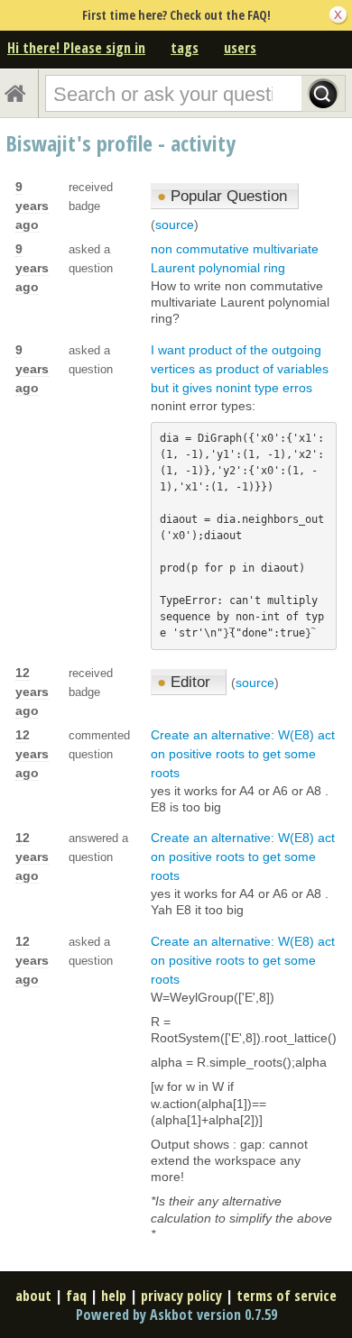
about (33, 1296)
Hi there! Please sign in (76, 48)
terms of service (286, 1296)
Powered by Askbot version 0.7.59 (176, 1314)
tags (185, 48)
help (113, 1296)
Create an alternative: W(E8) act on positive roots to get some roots (243, 754)
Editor (186, 682)
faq (76, 1296)
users (240, 48)
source (174, 224)
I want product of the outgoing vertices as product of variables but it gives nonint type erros (240, 369)
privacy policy (181, 1296)
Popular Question (222, 196)
